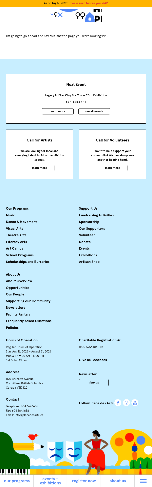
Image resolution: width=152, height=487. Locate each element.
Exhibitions (88, 255)
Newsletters (15, 308)
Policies (12, 328)
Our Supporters (92, 228)
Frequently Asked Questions (28, 321)
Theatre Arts (16, 235)
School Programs (20, 255)
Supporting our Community (28, 301)
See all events (94, 111)
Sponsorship (89, 222)
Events (84, 248)
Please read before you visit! (89, 3)
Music (10, 215)
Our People (15, 294)
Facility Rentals (18, 314)
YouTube (134, 402)
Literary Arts (16, 242)
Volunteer (87, 235)
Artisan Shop (89, 262)
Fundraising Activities (96, 215)
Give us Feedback (93, 360)
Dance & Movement (21, 222)
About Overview (19, 281)
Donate (85, 242)
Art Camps (14, 248)
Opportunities (17, 288)
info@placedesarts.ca (29, 415)
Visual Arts (14, 228)
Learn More (57, 111)
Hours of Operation (22, 340)
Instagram (126, 402)
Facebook (117, 402)
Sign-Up (93, 382)
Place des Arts (76, 15)
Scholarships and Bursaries (27, 262)
